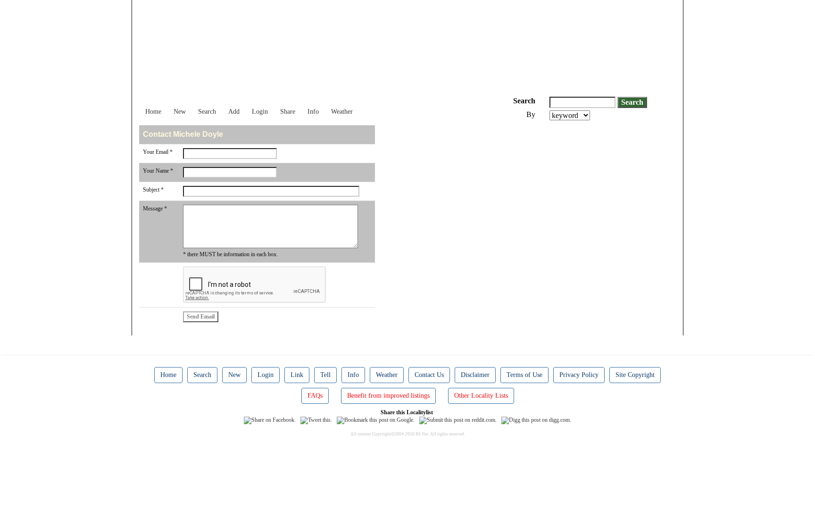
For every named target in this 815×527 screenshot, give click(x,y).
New (180, 111)
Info (313, 111)
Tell (325, 374)
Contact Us (429, 374)
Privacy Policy (579, 374)
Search (207, 111)
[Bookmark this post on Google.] (375, 419)
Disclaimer (475, 374)
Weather (342, 111)
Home (153, 111)
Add (234, 111)
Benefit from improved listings (388, 395)
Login (260, 111)
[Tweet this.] (316, 419)
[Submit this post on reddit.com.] (458, 419)
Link (297, 374)
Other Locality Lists (481, 395)
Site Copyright (635, 374)
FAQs (315, 395)
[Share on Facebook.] (269, 419)
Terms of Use (524, 374)
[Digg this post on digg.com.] (536, 419)
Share (287, 111)
